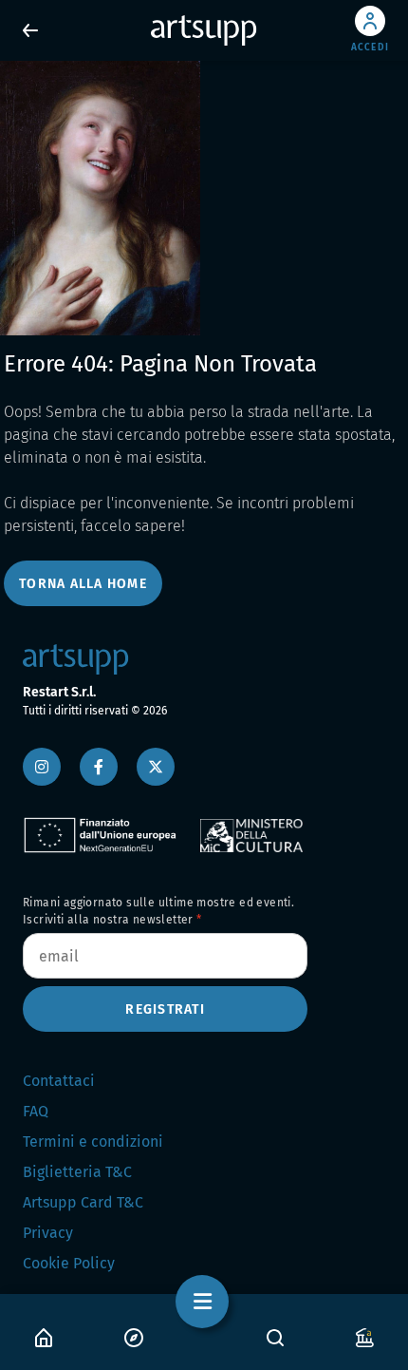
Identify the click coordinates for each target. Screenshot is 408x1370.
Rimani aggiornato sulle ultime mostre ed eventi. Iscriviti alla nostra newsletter (158, 911)
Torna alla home (83, 584)
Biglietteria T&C (77, 1172)
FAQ (35, 1111)
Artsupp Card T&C (83, 1202)
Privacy (48, 1233)
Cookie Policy (69, 1263)
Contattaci (59, 1081)
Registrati (165, 1009)
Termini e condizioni (93, 1141)
